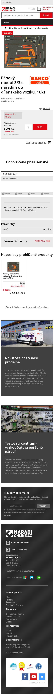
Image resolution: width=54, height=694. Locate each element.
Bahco (11, 101)
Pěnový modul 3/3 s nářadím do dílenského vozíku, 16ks (12, 276)
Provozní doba (12, 636)
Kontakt (9, 633)
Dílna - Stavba (14, 28)
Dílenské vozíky (27, 28)
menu (6, 22)
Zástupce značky (36, 142)
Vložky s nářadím (41, 28)
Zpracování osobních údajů (18, 647)
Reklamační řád (13, 616)
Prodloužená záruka (14, 605)
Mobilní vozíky (10, 179)
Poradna (9, 600)
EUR (33, 9)
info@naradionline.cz (20, 542)
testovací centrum (30, 460)
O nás (8, 630)
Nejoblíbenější (10, 174)
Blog (8, 597)
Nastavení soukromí (14, 652)
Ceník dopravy (12, 619)
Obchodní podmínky (15, 614)
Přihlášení (7, 2)
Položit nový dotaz (42, 241)
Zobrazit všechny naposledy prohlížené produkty (27, 307)
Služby (9, 622)
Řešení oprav (11, 602)
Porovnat (46, 108)
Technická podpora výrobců (18, 644)
